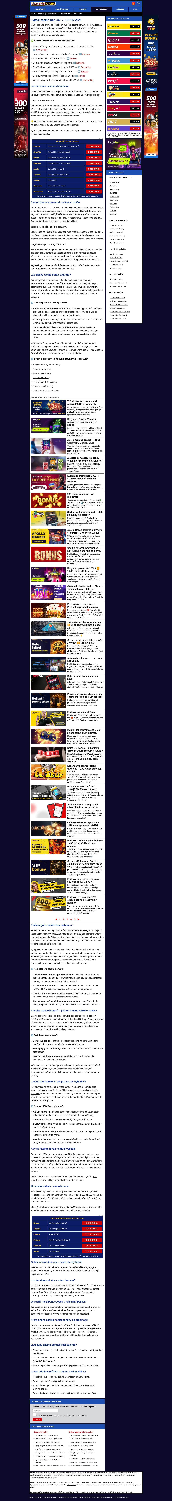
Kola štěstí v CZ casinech (45, 382)
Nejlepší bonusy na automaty (46, 365)
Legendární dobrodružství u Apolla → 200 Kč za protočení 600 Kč (84, 769)
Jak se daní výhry (115, 268)
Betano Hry (113, 186)
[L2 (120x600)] (21, 157)
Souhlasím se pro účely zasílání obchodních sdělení (62, 1415)
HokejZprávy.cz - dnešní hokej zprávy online (49, 1446)
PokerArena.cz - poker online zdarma (82, 1446)
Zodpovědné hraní (119, 1475)
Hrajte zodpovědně (36, 1482)
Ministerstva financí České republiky (115, 1473)
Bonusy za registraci (37, 14)
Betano (73, 58)
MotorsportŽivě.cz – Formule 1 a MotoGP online (50, 1453)
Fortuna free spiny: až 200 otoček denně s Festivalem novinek (82, 900)
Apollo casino (114, 207)
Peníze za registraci (116, 232)
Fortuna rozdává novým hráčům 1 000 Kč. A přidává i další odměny (85, 843)
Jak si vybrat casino (116, 279)
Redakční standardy (49, 1497)
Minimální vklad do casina (118, 301)
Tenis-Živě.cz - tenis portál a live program (48, 1449)
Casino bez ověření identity (118, 283)
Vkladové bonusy (41, 377)
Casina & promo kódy (117, 239)
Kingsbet (80, 63)
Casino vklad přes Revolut (118, 315)
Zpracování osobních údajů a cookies (83, 1497)
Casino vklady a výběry (117, 297)
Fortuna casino (114, 189)
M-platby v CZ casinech (117, 308)
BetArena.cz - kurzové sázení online (46, 1435)
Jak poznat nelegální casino (119, 286)
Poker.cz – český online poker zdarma (82, 1449)
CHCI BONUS (93, 146)
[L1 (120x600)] (21, 85)
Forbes (81, 76)
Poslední (79, 919)
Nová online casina (116, 257)
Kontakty (38, 1497)
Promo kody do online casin (46, 391)
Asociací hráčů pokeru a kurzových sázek (43, 1477)
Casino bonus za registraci (65, 125)
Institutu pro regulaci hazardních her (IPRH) (80, 1475)
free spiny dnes (50, 221)
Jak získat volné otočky (117, 243)
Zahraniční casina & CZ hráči (119, 261)
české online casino (76, 280)
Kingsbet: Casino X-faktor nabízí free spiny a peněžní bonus (82, 422)
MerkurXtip (88, 80)
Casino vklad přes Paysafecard (120, 311)
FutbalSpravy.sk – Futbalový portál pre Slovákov (50, 1466)
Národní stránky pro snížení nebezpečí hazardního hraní (114, 1492)
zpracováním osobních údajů (54, 1415)
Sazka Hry (86, 67)
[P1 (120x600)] (151, 85)
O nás (31, 1497)
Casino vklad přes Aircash (118, 319)
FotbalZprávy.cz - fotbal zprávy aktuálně (47, 1442)
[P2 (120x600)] (151, 157)
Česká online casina (116, 254)
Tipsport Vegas (114, 182)
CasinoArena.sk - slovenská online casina (83, 1462)
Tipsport (84, 71)
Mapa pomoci (91, 1492)
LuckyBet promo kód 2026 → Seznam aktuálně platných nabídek (83, 479)
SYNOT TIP (41, 50)
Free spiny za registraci (117, 236)
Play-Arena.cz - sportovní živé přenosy (82, 1459)
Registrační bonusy (116, 225)
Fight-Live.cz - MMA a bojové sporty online (48, 1439)
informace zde (71, 1485)
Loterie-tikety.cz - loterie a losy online (81, 1439)
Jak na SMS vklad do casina (119, 304)
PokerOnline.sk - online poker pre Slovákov (83, 1466)
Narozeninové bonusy (43, 386)
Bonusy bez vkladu (52, 14)
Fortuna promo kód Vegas (81, 712)
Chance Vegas (114, 196)
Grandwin (113, 210)
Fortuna (86, 54)
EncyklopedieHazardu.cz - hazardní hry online (84, 1435)
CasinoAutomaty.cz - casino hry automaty (83, 1442)
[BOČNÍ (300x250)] (123, 168)
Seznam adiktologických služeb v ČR (74, 1492)
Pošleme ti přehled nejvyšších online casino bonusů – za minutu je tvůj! (64, 1407)
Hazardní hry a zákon (117, 265)
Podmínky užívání (63, 1497)
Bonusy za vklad (66, 14)
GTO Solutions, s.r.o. (122, 1497)
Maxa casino (114, 200)
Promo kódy (78, 14)
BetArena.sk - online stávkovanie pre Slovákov (49, 1456)
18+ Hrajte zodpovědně (104, 1497)
